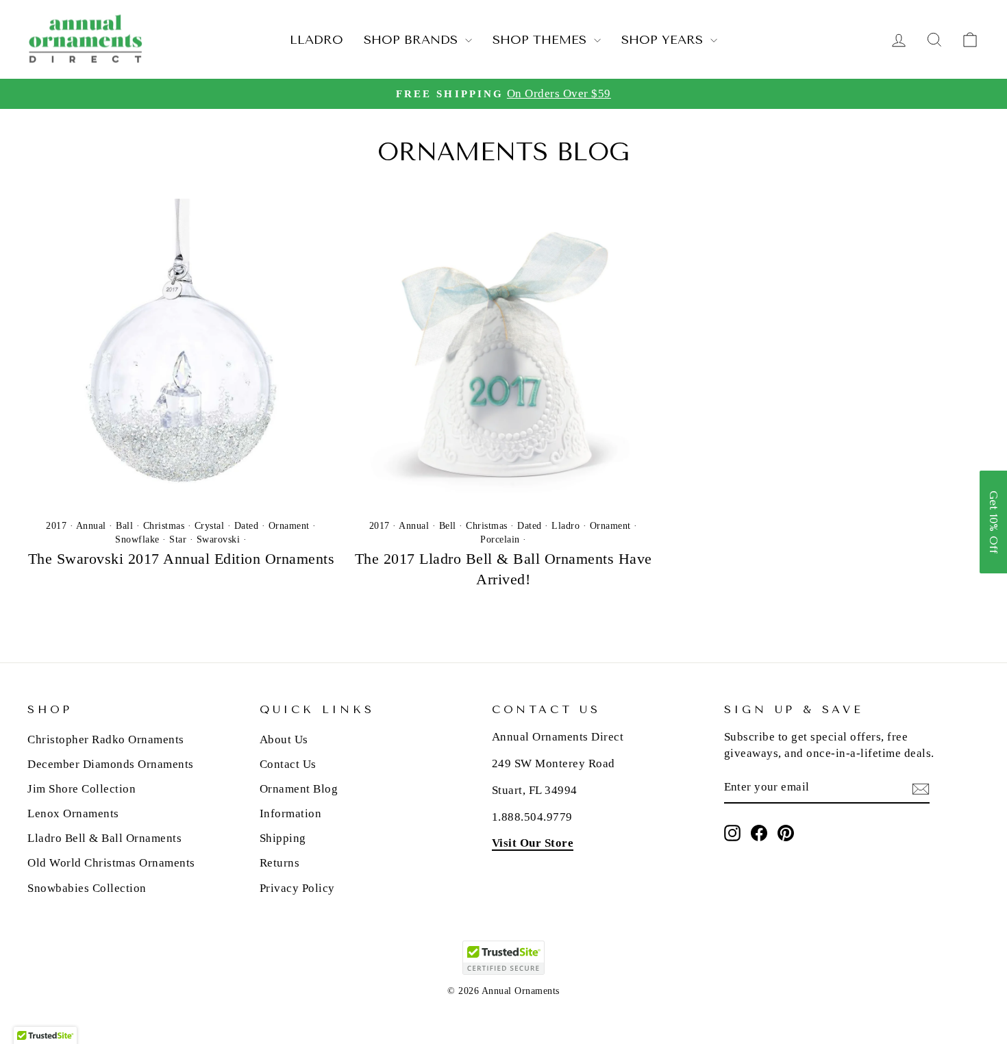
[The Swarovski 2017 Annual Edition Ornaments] (181, 352)
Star (177, 539)
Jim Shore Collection (81, 788)
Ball (124, 526)
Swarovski (218, 539)
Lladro (316, 39)
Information (291, 813)
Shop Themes (541, 39)
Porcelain (500, 539)
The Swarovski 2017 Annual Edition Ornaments (181, 558)
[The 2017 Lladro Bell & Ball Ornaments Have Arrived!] (504, 352)
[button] (993, 522)
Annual (91, 526)
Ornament (289, 526)
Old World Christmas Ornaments (111, 862)
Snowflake (137, 539)
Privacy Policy (297, 888)
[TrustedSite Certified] (503, 958)
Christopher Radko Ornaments (105, 739)
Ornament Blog (299, 788)
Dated (246, 526)
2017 (56, 526)
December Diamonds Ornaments (110, 764)
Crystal (210, 526)
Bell (447, 526)
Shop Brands (413, 39)
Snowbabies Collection (87, 888)
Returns (280, 862)
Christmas (164, 526)
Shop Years (664, 39)
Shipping (283, 838)
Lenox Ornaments (73, 813)
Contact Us (288, 764)
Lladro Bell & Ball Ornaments (104, 838)
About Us (284, 739)
